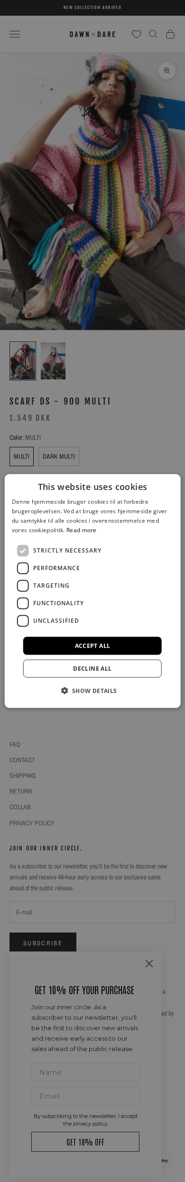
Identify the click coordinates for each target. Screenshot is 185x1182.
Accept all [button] (93, 645)
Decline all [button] (92, 668)
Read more (81, 530)
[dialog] (93, 591)
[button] (92, 690)
